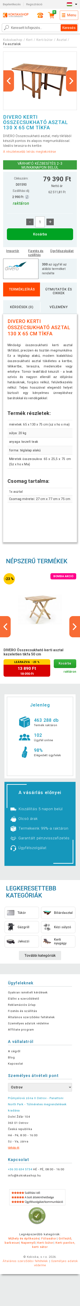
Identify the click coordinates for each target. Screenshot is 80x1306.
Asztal (62, 40)
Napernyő (28, 1242)
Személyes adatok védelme (28, 1023)
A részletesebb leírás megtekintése (29, 151)
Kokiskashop (12, 40)
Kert (29, 40)
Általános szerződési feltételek (31, 1017)
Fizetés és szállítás (35, 253)
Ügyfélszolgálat (62, 251)
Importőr (12, 251)
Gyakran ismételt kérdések (28, 992)
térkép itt (13, 1147)
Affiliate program (21, 1029)
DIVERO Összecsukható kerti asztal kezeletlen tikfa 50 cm (33, 652)
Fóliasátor (48, 1238)
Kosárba (40, 234)
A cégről (14, 1051)
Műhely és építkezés (23, 1238)
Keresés (69, 28)
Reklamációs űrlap (22, 1004)
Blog (11, 1057)
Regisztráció (34, 4)
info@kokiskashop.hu (24, 1175)
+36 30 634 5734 (20, 1169)
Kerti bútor (44, 40)
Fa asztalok (12, 44)
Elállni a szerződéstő (23, 998)
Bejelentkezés (12, 4)
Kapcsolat (15, 1063)
